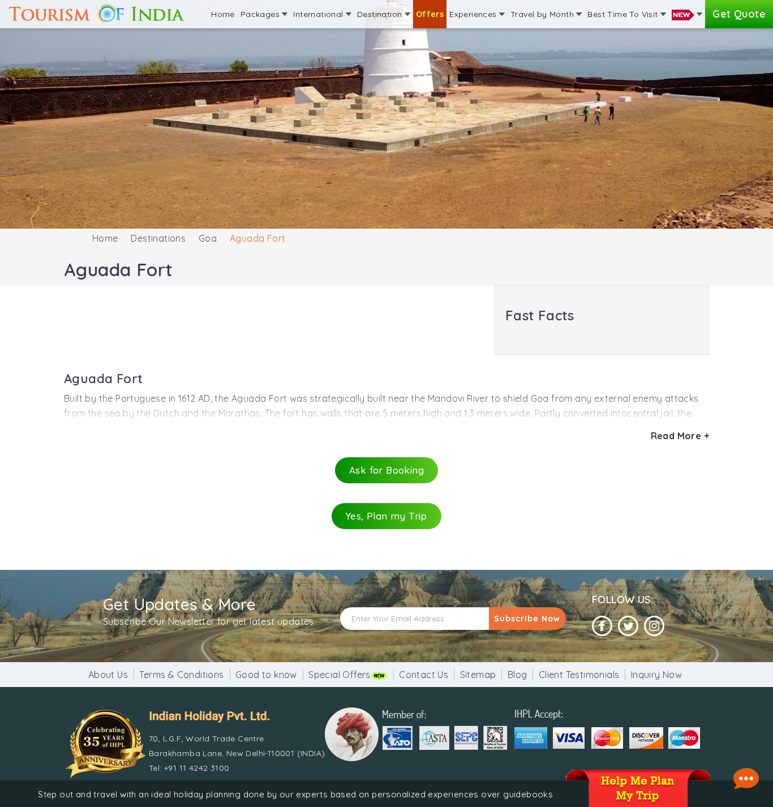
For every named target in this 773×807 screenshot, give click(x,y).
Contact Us (423, 674)
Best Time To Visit (623, 14)
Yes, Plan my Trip (386, 516)
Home (223, 14)
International (319, 14)
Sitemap (478, 674)
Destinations (158, 238)
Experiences (474, 14)
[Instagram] (654, 626)
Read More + (680, 435)
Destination (381, 14)
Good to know (266, 674)
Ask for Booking (386, 470)
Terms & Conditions (181, 674)
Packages (261, 14)
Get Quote (739, 13)
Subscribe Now (527, 618)
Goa (208, 238)
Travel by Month (543, 14)
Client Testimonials (579, 674)
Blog (517, 674)
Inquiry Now (656, 674)
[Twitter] (628, 626)
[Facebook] (602, 626)
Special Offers (339, 674)
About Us (108, 674)
